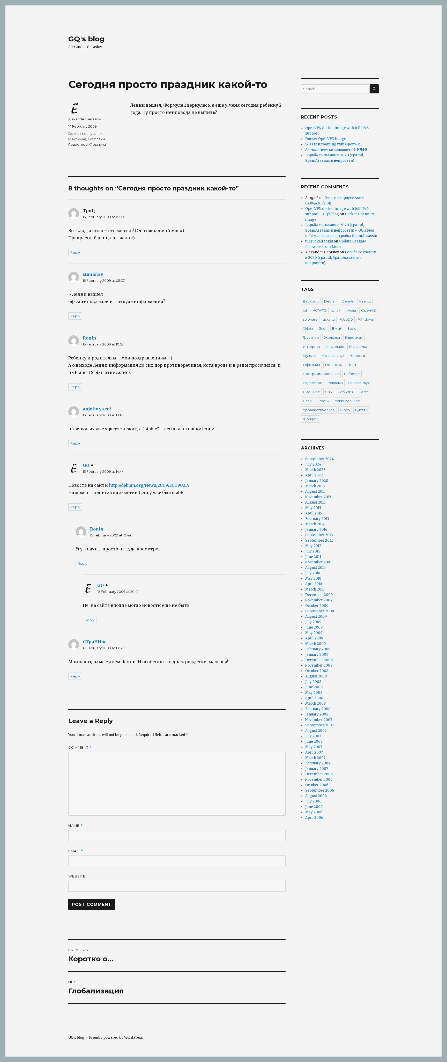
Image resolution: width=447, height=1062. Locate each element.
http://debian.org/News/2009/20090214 (149, 485)
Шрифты (310, 419)
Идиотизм (354, 337)
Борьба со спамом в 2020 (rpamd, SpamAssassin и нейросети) (340, 257)
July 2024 (313, 464)
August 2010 (315, 567)
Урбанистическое (319, 410)
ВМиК (337, 328)
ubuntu (329, 319)
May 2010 (313, 578)
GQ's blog (86, 38)
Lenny (87, 133)
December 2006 (319, 774)
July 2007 (313, 736)
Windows (366, 319)
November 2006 (318, 779)
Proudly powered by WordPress (116, 1037)
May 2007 (313, 747)
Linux (98, 133)
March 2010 (315, 589)
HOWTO (319, 310)
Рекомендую (359, 383)
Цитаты (361, 410)
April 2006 (314, 817)
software (310, 319)
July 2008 (313, 682)
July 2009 (313, 622)
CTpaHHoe (95, 641)
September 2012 (319, 540)
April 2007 (314, 752)
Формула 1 (98, 144)
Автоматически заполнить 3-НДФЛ (336, 150)
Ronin (89, 338)
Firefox (365, 301)
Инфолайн (335, 346)
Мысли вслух (333, 355)
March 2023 (315, 470)
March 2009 (315, 643)
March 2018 (315, 486)
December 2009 (319, 595)
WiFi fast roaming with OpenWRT (333, 144)
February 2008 (317, 709)
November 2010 (318, 562)
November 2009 (318, 600)
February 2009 (317, 649)
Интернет (312, 346)
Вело (351, 328)
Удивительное (347, 401)
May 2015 (313, 508)
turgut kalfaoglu (319, 241)
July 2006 (313, 801)
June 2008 (314, 687)
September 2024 (319, 459)
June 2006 (314, 807)
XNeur (308, 328)
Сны (328, 392)
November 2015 (318, 497)
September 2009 (319, 611)
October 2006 (316, 785)
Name (75, 825)
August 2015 (315, 502)
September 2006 (319, 790)
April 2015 (313, 513)
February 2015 (317, 519)
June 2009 (314, 627)
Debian (74, 133)
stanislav (93, 274)
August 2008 (316, 676)
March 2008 (315, 703)
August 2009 (316, 616)
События (345, 392)
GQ (86, 465)
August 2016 (315, 491)
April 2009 (314, 638)
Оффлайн (96, 139)
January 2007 (316, 768)
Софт (363, 392)
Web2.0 (346, 319)
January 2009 (316, 654)
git (305, 310)
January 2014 (316, 529)
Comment (80, 747)
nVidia (351, 310)
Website (76, 876)
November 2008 (318, 665)
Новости (357, 355)
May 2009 (313, 633)
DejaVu (348, 301)
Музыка (309, 355)
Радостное (78, 144)
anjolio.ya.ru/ (97, 408)
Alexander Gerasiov (84, 119)
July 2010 (312, 573)
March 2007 (315, 758)
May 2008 (313, 692)
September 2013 (319, 535)
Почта (353, 365)
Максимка (77, 139)
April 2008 (314, 698)
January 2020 (316, 480)
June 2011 (313, 557)
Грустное (311, 337)
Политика (333, 365)
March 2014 (315, 524)
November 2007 (318, 720)
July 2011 (312, 551)
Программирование (321, 374)
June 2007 (313, 741)
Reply (75, 252)
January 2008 (316, 714)
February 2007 (317, 763)
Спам (307, 401)
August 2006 (316, 796)
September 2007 (319, 725)
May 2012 (313, 546)
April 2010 (313, 584)
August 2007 (315, 730)
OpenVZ (368, 310)
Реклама (335, 383)
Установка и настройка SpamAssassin (343, 236)
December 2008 (319, 660)
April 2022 (314, 475)
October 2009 (316, 605)
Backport (311, 301)
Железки (332, 337)
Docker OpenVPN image (325, 139)
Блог (323, 328)
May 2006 (313, 812)
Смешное (311, 392)
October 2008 (316, 671)
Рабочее (352, 374)
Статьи (323, 401)
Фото (345, 410)
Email (75, 851)
